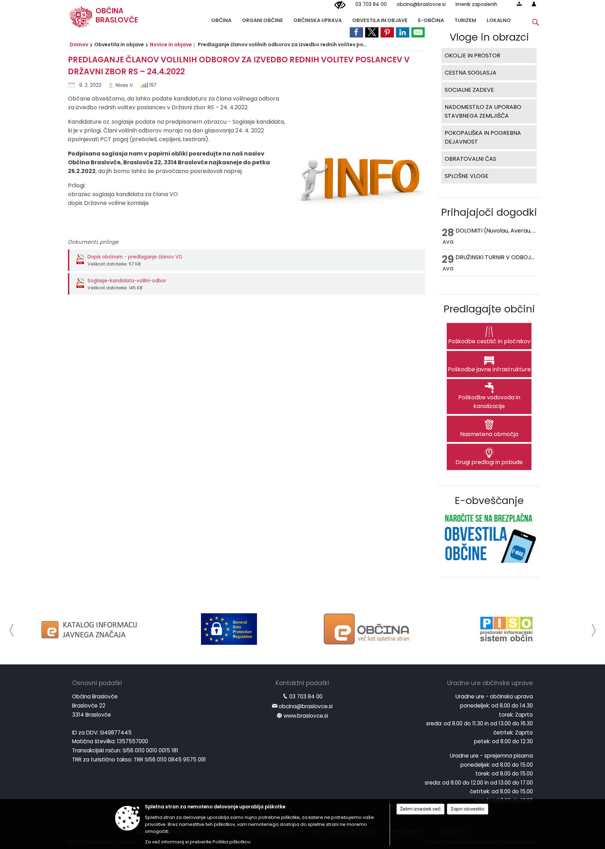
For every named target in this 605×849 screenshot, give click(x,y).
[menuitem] (221, 18)
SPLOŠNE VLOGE (466, 176)
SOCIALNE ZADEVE (469, 90)
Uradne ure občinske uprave (490, 683)
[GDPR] (228, 629)
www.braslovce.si (306, 715)
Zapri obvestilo (468, 809)
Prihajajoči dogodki (489, 212)
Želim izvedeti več (420, 809)
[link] (356, 31)
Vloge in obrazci (489, 37)
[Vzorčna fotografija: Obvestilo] (355, 164)
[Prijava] (533, 3)
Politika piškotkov (231, 841)
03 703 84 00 (371, 4)
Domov (79, 44)
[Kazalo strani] (519, 3)
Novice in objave (171, 44)
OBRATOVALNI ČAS (470, 159)
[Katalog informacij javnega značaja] (90, 629)
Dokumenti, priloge (93, 242)
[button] (11, 630)
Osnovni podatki (97, 683)
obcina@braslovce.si (421, 4)
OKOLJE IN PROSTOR (472, 55)
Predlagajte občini (489, 309)
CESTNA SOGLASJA (470, 73)
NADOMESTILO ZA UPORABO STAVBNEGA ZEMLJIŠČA (483, 111)
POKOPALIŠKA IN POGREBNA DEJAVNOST (483, 137)
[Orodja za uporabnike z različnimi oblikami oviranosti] (340, 5)
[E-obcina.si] (368, 629)
